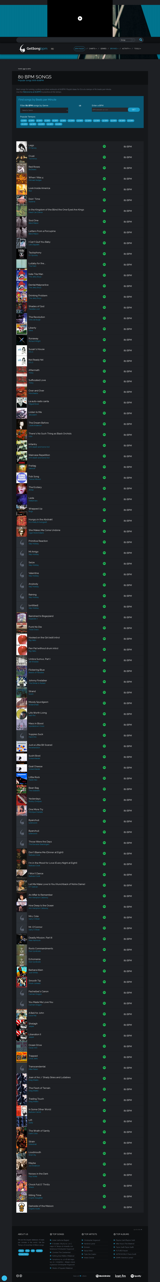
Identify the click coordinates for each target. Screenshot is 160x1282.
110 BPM (79, 120)
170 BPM (130, 120)
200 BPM (41, 124)
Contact (39, 1251)
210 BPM (50, 124)
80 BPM (55, 120)
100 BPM (71, 120)
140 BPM (105, 120)
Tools (137, 48)
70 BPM (47, 120)
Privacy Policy (23, 1254)
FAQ (27, 1251)
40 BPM (23, 120)
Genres (103, 48)
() (60, 1240)
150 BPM (113, 120)
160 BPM (122, 120)
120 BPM (88, 120)
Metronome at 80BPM (32, 92)
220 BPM (58, 124)
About (21, 1251)
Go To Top (137, 1229)
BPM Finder (79, 49)
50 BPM (31, 120)
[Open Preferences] (4, 1278)
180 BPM (24, 124)
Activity (125, 48)
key (52, 49)
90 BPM (63, 120)
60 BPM (39, 120)
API (33, 1251)
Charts (92, 48)
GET (134, 110)
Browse (113, 48)
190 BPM (32, 124)
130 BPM (96, 120)
